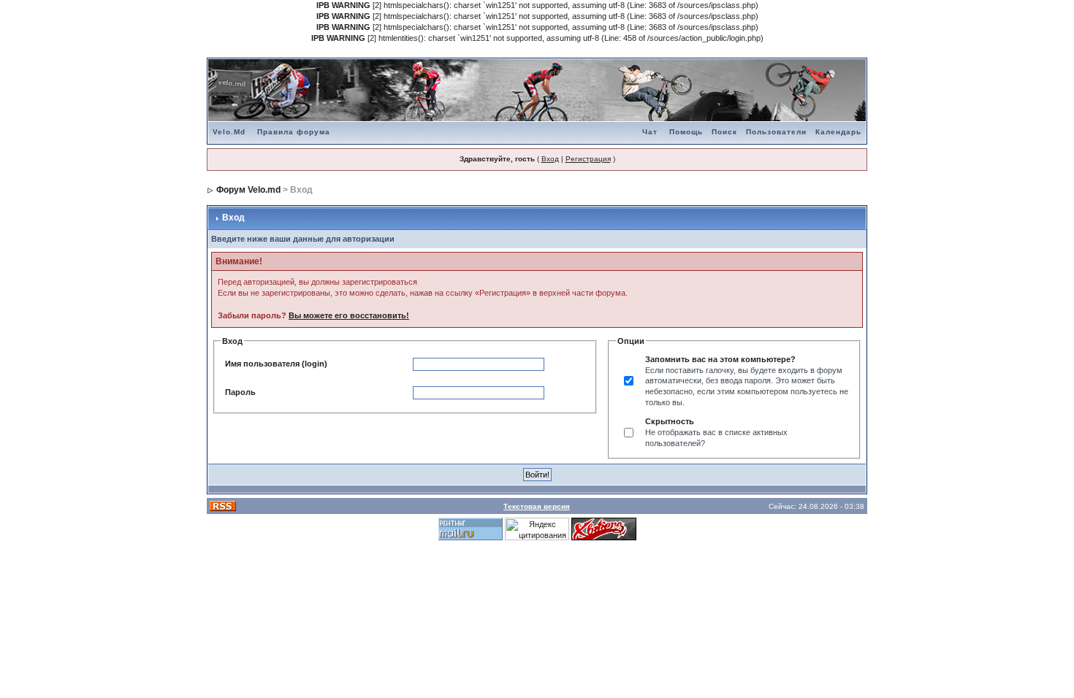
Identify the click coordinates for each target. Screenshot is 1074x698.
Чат (650, 132)
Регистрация (588, 159)
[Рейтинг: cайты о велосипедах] (603, 528)
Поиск (724, 132)
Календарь (838, 132)
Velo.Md (229, 132)
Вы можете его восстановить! (349, 315)
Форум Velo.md (248, 190)
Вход (550, 159)
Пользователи (776, 132)
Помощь (686, 132)
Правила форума (293, 132)
